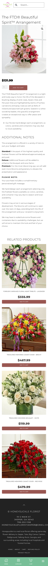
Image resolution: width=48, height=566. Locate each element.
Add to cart (18, 88)
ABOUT (17, 549)
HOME (10, 549)
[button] (43, 561)
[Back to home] (7, 5)
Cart (24, 549)
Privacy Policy (24, 553)
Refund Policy (34, 549)
